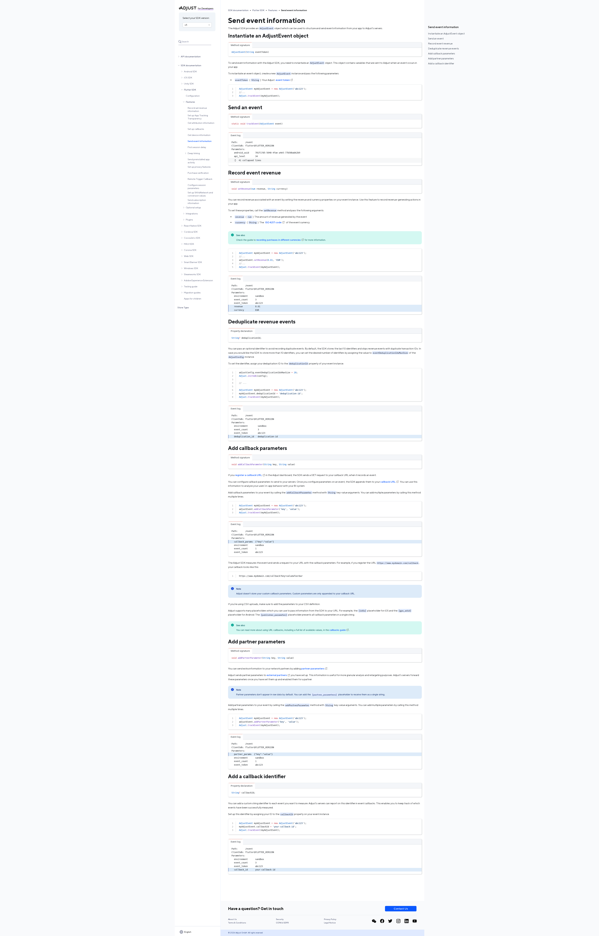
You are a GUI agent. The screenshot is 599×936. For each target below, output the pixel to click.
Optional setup (193, 207)
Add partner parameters (441, 58)
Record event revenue (440, 43)
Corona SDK (190, 250)
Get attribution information (201, 123)
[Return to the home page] (188, 8)
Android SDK (190, 71)
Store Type (183, 307)
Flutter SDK (190, 89)
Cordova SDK (191, 232)
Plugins (189, 219)
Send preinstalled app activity (199, 161)
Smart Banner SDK (193, 262)
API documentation (191, 56)
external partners (277, 675)
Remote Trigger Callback (200, 179)
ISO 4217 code (273, 222)
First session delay (197, 147)
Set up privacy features (199, 167)
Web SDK (188, 256)
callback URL (388, 481)
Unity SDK (189, 83)
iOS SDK (188, 77)
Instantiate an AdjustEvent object (446, 33)
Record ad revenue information (197, 109)
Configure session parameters (197, 186)
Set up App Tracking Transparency (198, 117)
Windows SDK (191, 268)
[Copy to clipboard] (417, 51)
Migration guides (192, 292)
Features (190, 102)
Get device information (199, 135)
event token (283, 80)
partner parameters (312, 668)
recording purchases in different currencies (278, 240)
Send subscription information (197, 201)
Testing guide (190, 286)
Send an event (436, 38)
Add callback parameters (441, 53)
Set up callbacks (196, 129)
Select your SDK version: (196, 18)
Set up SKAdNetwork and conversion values (200, 194)
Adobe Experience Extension (198, 280)
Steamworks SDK (192, 274)
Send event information (200, 141)
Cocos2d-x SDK (192, 238)
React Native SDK (192, 225)
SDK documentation (191, 65)
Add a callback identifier (441, 63)
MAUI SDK (189, 244)
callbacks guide (337, 630)
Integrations (192, 213)
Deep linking (194, 153)
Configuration (193, 96)
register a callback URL (248, 475)
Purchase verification (198, 173)
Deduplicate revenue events (443, 48)
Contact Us (401, 908)
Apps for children (192, 298)
